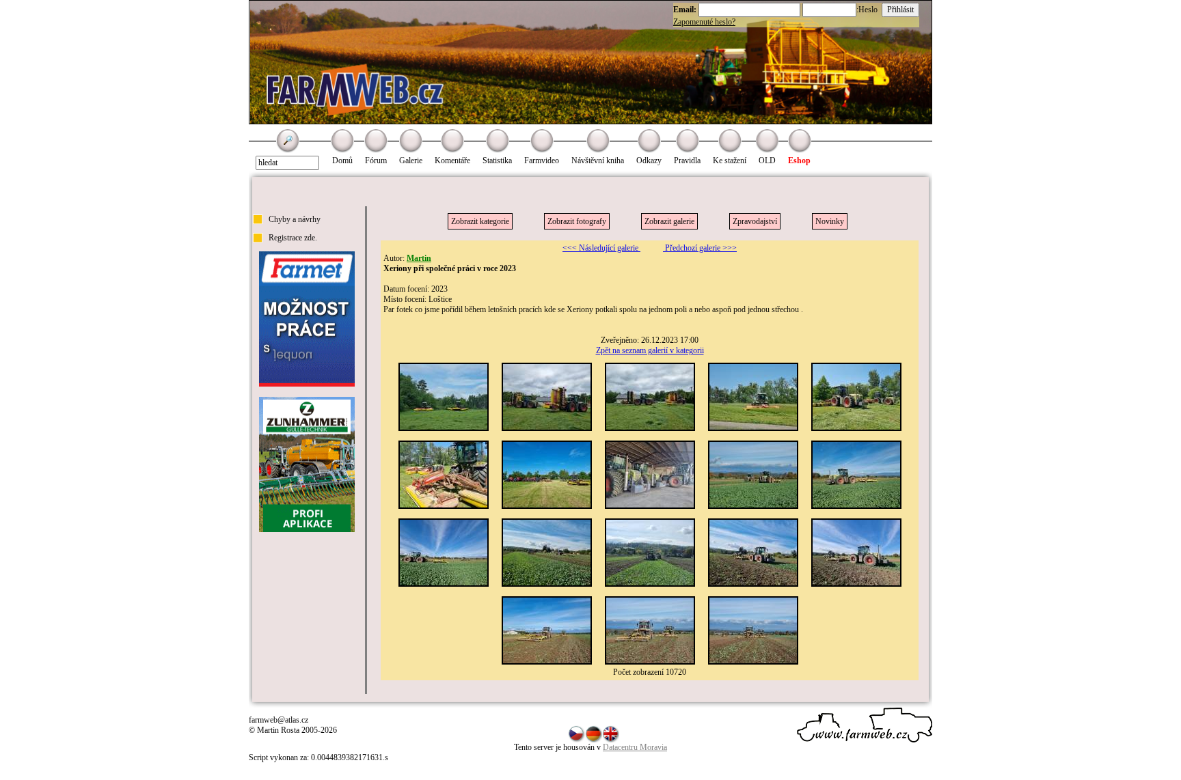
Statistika (497, 160)
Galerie (410, 160)
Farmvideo (541, 160)
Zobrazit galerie (669, 221)
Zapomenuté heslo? (704, 22)
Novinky (829, 221)
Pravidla (687, 160)
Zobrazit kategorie (480, 221)
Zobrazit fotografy (576, 221)
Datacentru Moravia (635, 747)
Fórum (376, 160)
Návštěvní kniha (597, 160)
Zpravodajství (755, 221)
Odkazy (649, 160)
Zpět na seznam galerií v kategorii (650, 350)
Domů (342, 160)
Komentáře (452, 160)
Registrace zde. (293, 237)
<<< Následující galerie (601, 248)
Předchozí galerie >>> (700, 248)
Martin (419, 258)
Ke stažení (729, 160)
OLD (767, 160)
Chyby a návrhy (295, 219)
